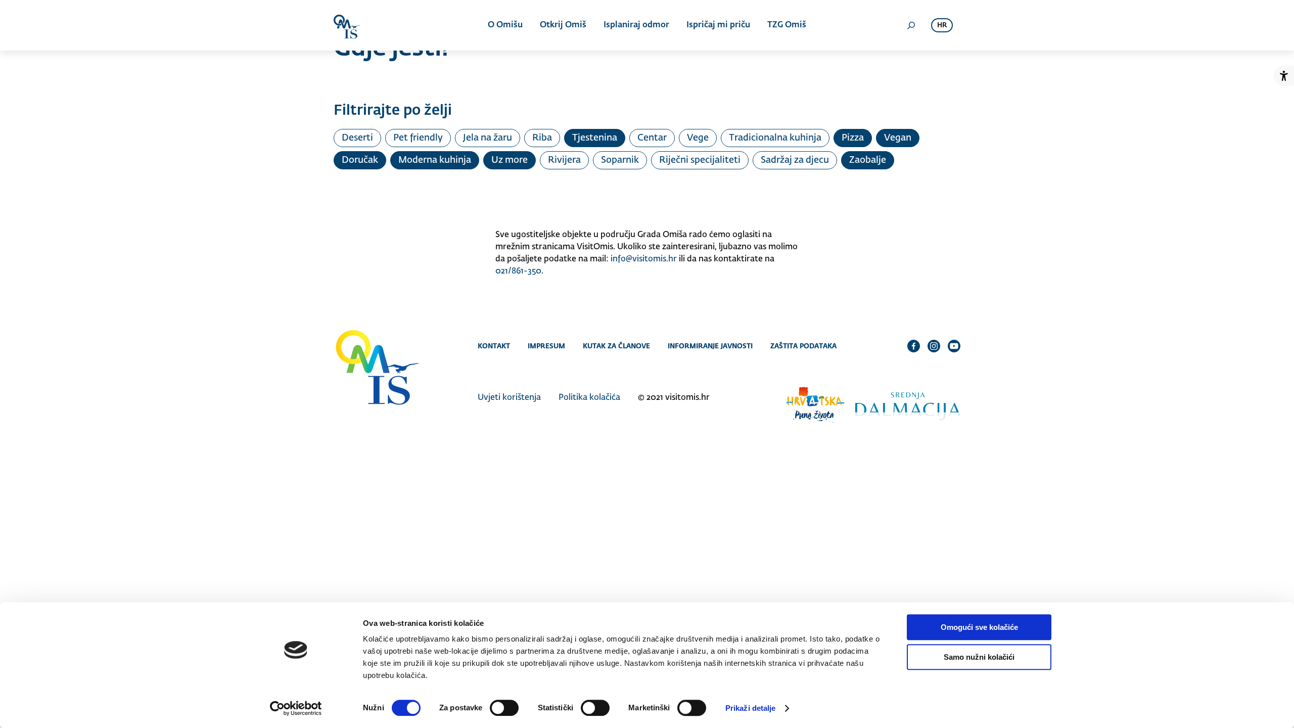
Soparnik (620, 160)
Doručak (360, 160)
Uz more (509, 160)
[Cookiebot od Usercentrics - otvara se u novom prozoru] (296, 708)
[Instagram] (934, 345)
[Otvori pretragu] (911, 25)
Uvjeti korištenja (509, 398)
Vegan (897, 138)
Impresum (546, 345)
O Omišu (505, 25)
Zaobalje (867, 160)
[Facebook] (913, 345)
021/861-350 (518, 271)
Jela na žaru (487, 138)
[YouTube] (954, 345)
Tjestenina (594, 138)
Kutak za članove (616, 345)
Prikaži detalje (750, 708)
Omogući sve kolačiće (979, 627)
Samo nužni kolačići (979, 657)
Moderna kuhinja (434, 160)
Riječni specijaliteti (700, 160)
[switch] (504, 708)
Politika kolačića (589, 398)
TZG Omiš (786, 25)
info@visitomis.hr (644, 259)
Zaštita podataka (803, 345)
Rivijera (564, 160)
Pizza (853, 138)
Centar (652, 138)
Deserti (357, 138)
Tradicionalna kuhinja (775, 138)
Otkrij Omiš (563, 25)
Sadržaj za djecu (795, 160)
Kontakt (494, 345)
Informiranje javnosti (710, 345)
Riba (542, 138)
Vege (698, 138)
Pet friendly (418, 138)
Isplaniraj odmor (636, 25)
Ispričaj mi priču (718, 25)
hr (942, 25)
